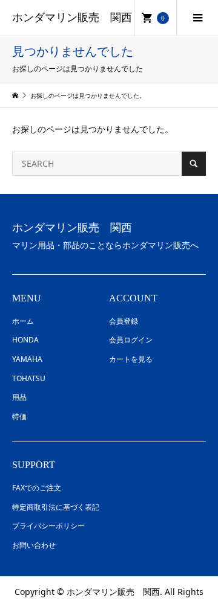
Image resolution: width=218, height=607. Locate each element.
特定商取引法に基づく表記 (55, 507)
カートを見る (131, 359)
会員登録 (123, 321)
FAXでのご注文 (36, 488)
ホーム (23, 321)
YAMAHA (27, 359)
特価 (19, 416)
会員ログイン (131, 340)
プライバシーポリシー (48, 526)
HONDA (25, 340)
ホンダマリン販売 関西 (72, 17)
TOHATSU (28, 378)
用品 (19, 397)
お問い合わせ (34, 545)
